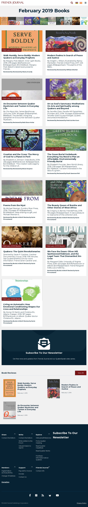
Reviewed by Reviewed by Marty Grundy (17, 72)
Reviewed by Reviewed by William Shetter (62, 70)
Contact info (40, 471)
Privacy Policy (81, 503)
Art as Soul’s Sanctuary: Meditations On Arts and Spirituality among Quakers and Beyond (65, 106)
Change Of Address (8, 476)
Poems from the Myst (14, 205)
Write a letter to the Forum (25, 442)
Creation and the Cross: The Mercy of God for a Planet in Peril (21, 155)
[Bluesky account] (50, 495)
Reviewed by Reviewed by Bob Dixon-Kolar (18, 122)
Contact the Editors (8, 438)
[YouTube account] (57, 495)
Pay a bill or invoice (25, 471)
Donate (21, 474)
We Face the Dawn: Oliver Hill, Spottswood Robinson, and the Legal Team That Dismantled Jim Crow (64, 255)
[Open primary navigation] (85, 3)
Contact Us (22, 477)
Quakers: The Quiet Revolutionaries (21, 251)
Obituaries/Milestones (43, 438)
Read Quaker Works (43, 451)
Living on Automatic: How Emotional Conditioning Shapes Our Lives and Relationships (21, 306)
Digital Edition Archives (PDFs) (7, 472)
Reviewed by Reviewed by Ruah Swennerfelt (63, 173)
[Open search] (72, 2)
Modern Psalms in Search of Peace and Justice (65, 56)
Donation (5, 482)
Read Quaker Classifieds (40, 447)
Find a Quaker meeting (41, 442)
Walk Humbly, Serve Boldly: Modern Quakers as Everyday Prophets (21, 56)
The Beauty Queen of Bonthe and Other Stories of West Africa (64, 206)
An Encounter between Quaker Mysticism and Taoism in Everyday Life (21, 106)
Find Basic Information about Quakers (42, 458)
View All (81, 373)
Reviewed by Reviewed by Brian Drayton (18, 168)
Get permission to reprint (25, 447)
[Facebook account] (30, 495)
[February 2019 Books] (22, 41)
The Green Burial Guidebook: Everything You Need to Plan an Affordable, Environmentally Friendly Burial (63, 158)
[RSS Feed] (43, 495)
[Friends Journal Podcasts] (36, 495)
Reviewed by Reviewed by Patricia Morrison (63, 120)
